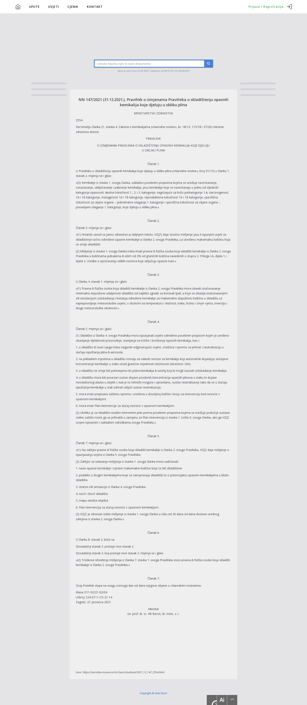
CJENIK (73, 7)
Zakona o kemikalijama (135, 127)
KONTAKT (95, 7)
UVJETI (53, 7)
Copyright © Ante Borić (153, 693)
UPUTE (34, 7)
